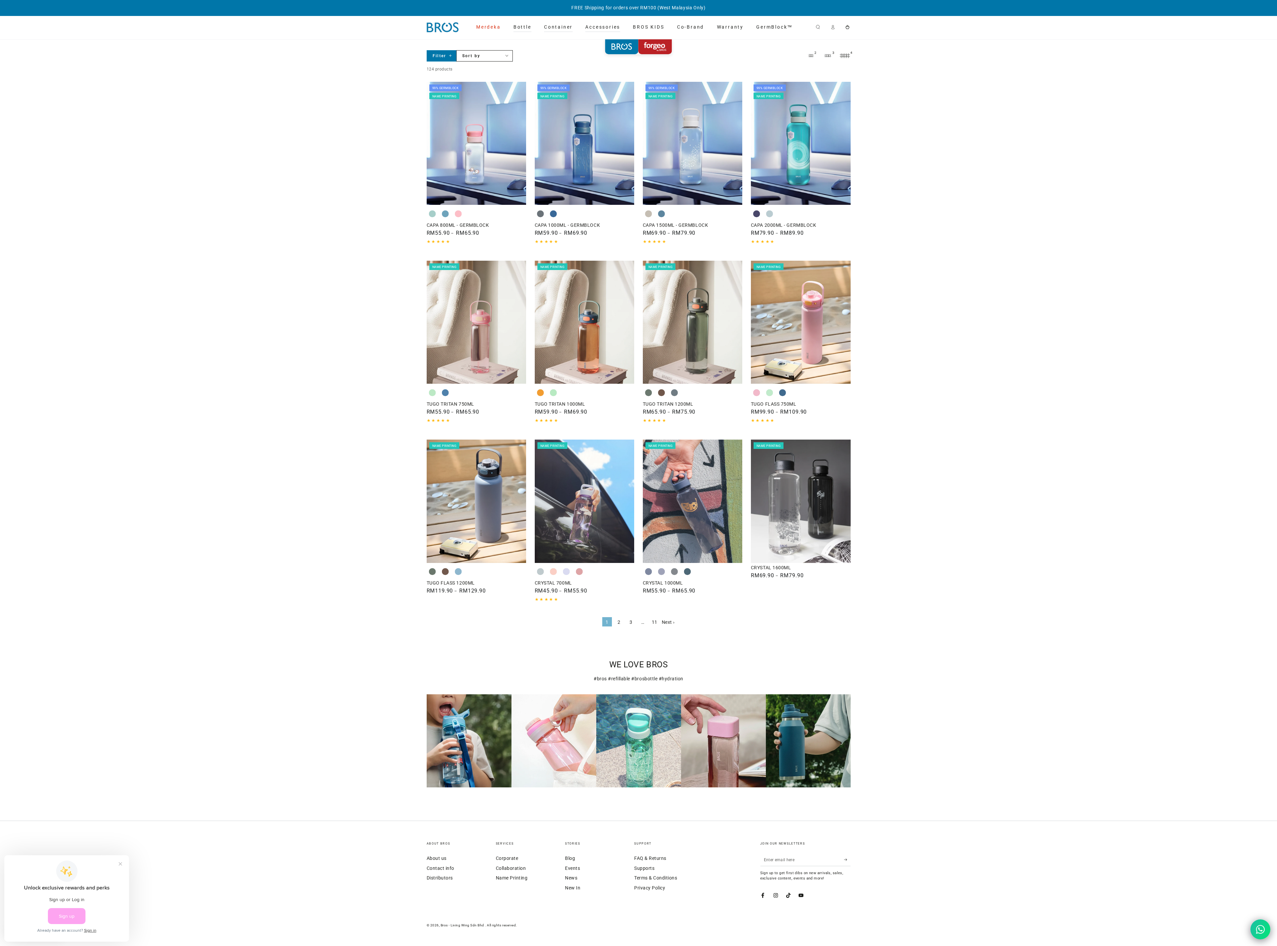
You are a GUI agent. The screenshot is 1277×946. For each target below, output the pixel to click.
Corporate (507, 858)
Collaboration (511, 868)
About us (437, 858)
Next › (668, 622)
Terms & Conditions (655, 877)
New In (572, 887)
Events (572, 868)
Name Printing (512, 877)
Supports (644, 868)
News (571, 877)
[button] (818, 27)
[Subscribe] (847, 860)
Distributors (440, 877)
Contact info (440, 868)
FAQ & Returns (650, 858)
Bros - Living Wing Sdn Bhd (463, 925)
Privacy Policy (649, 887)
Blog (570, 858)
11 (654, 622)
